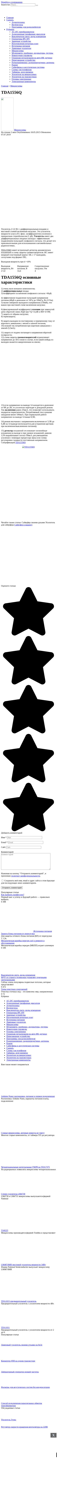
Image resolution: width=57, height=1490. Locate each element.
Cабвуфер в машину (23, 525)
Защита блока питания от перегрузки (18, 933)
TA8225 (4, 1230)
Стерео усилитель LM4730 (13, 1194)
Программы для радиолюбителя (26, 27)
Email (4, 842)
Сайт (3, 847)
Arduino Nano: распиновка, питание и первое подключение (28, 1096)
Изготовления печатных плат (25, 43)
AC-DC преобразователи (23, 32)
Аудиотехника (18, 22)
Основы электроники (21, 79)
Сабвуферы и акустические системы (28, 67)
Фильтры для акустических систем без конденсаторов (25, 1387)
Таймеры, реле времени (22, 72)
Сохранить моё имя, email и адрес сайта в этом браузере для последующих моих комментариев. (28, 881)
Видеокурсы (17, 25)
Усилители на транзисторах (24, 77)
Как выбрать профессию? (12, 895)
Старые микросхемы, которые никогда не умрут (23, 1133)
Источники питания (21, 46)
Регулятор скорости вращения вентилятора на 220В (24, 1427)
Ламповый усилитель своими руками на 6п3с (21, 1345)
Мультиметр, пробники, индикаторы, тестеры (32, 53)
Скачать (10, 20)
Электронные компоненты (24, 81)
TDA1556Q (20, 442)
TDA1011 (5, 1327)
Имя (3, 837)
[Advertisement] (28, 164)
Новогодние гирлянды (22, 55)
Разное (15, 65)
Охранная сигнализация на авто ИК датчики (32, 58)
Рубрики (10, 29)
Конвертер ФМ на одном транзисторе (18, 1361)
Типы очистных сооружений (14, 989)
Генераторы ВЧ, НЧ (20, 39)
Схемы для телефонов (22, 70)
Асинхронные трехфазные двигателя (28, 34)
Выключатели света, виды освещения (29, 36)
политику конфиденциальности (25, 876)
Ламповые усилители (21, 48)
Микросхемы (18, 51)
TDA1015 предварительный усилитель (18, 1301)
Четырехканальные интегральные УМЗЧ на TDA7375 (25, 1167)
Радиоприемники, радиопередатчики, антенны (33, 62)
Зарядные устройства (21, 41)
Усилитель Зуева (8, 1420)
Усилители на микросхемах (24, 74)
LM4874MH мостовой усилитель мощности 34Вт (23, 1265)
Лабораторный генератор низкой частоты (20, 1372)
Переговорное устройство (23, 60)
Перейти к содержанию (11, 2)
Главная (10, 17)
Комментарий (7, 852)
